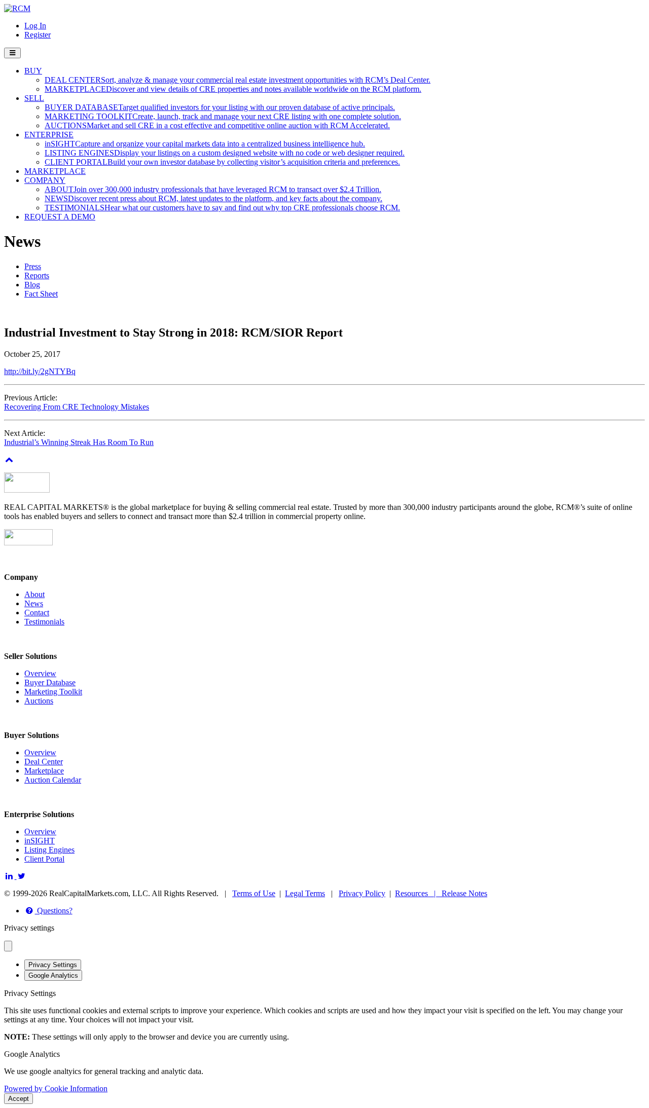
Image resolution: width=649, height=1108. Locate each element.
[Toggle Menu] (12, 53)
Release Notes (464, 893)
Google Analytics (53, 975)
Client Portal (44, 859)
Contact (36, 612)
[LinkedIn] (10, 876)
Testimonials (44, 621)
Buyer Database (50, 682)
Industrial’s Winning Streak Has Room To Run (79, 442)
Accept (18, 1098)
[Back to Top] (9, 459)
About (34, 594)
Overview (40, 673)
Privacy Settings (52, 965)
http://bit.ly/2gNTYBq (40, 371)
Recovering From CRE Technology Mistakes (76, 406)
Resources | (418, 893)
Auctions (38, 700)
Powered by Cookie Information (55, 1088)
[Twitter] (22, 876)
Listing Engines (49, 849)
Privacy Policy (362, 893)
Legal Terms (305, 893)
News (33, 603)
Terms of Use (253, 893)
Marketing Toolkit (53, 691)
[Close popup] (8, 946)
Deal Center (43, 761)
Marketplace (44, 770)
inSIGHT (39, 840)
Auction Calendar (52, 779)
